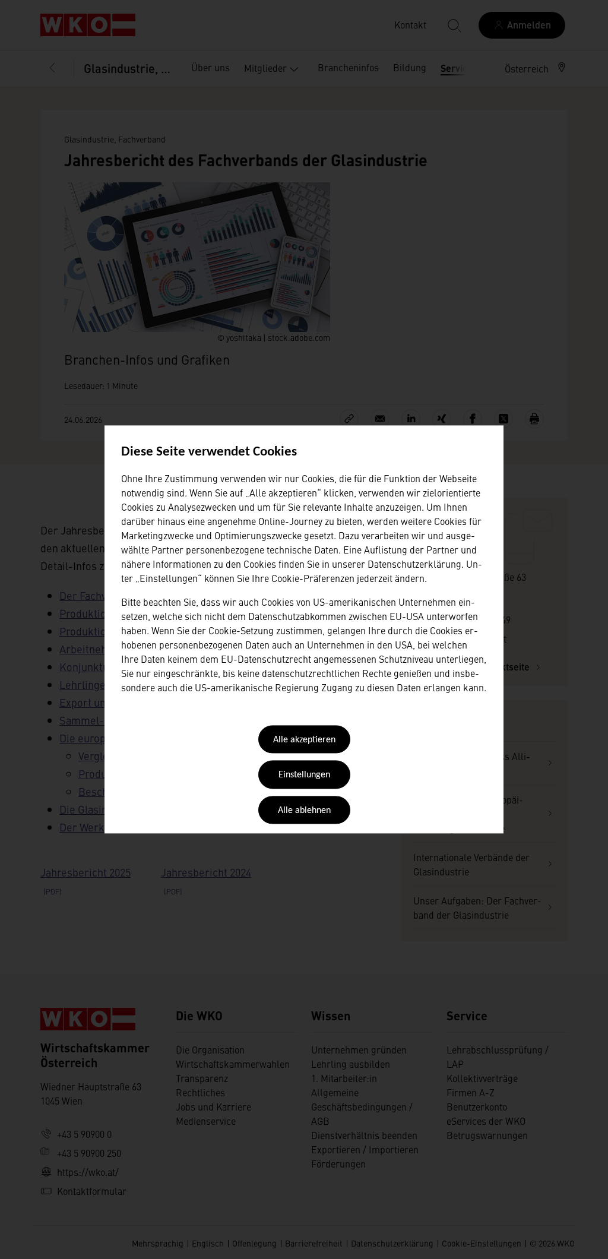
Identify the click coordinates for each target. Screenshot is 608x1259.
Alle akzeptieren (304, 740)
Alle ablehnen (304, 810)
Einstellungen (304, 775)
